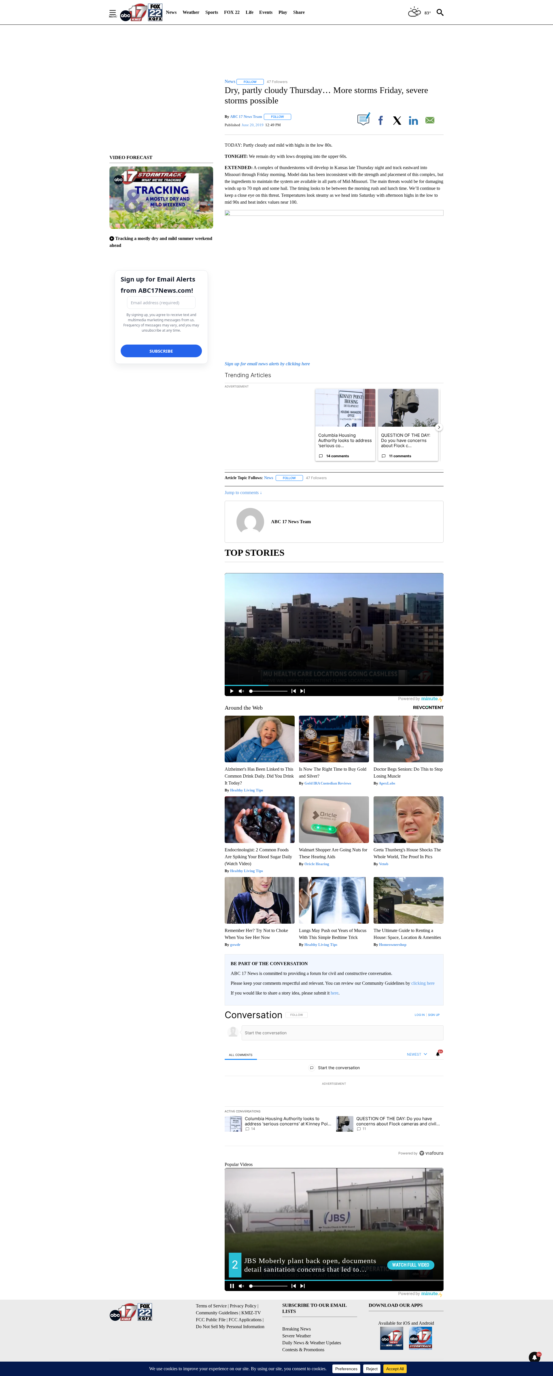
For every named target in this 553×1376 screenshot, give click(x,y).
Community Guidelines (217, 1312)
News (171, 12)
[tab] (241, 1054)
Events (265, 12)
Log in (420, 1014)
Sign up (434, 1014)
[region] (334, 1084)
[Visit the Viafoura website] (431, 1153)
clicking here (423, 983)
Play (283, 12)
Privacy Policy (243, 1305)
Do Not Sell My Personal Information (230, 1326)
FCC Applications (245, 1319)
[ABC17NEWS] (141, 12)
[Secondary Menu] (116, 12)
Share (299, 12)
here (334, 993)
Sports (211, 12)
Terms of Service (211, 1305)
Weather (191, 12)
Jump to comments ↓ (243, 492)
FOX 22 (232, 12)
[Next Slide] (439, 427)
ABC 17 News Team (246, 116)
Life (249, 12)
